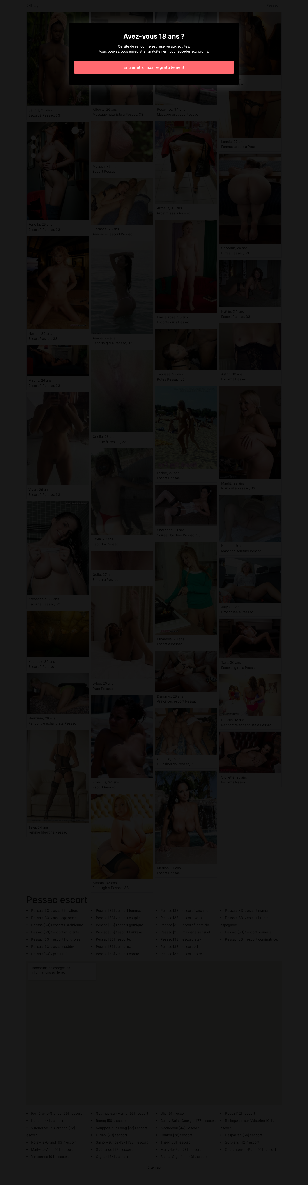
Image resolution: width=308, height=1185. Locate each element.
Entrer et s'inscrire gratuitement (154, 67)
